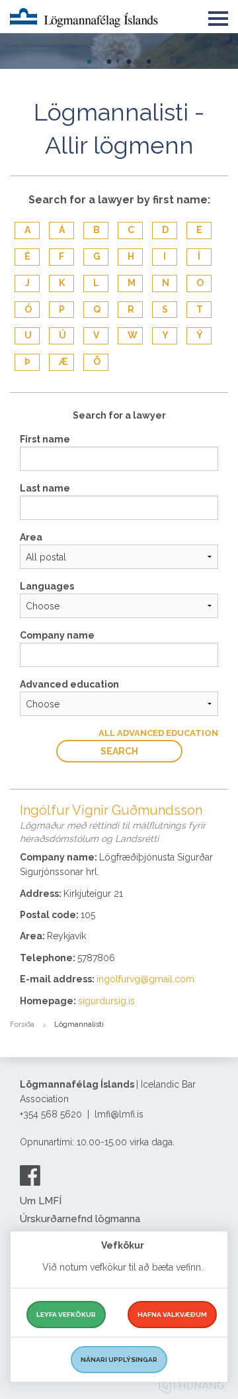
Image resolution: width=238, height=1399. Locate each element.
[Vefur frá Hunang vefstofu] (192, 1387)
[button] (218, 16)
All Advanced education (158, 733)
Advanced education (69, 684)
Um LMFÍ (40, 1201)
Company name (57, 635)
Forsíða (22, 1024)
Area (31, 537)
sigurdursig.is (106, 1001)
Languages (47, 586)
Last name (45, 488)
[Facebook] (30, 1175)
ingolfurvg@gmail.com (145, 979)
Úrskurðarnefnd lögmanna (80, 1219)
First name (45, 439)
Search (119, 751)
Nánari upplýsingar (119, 1359)
